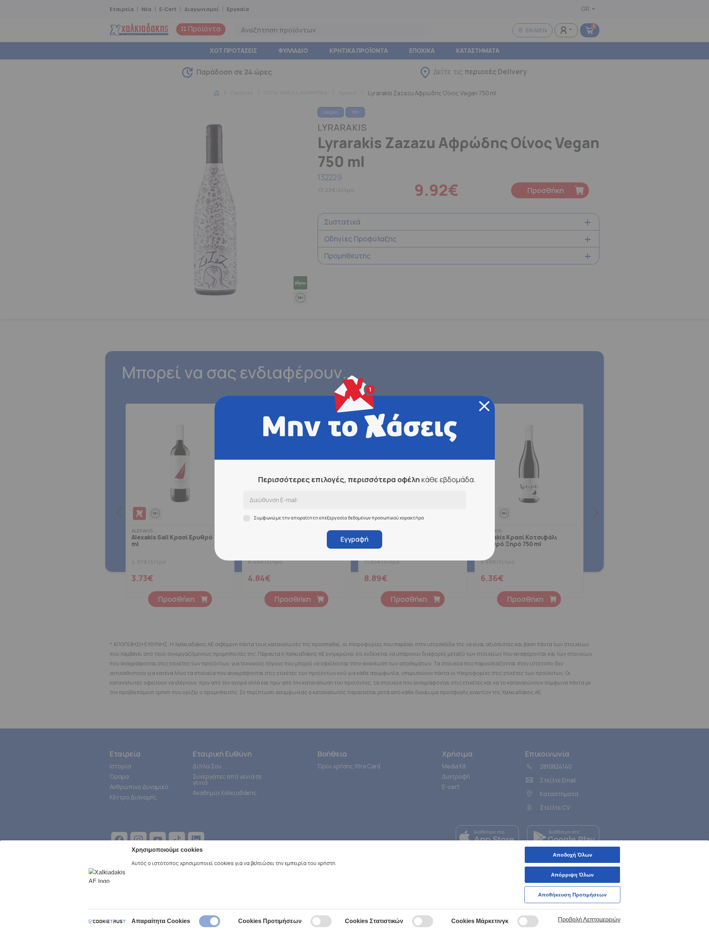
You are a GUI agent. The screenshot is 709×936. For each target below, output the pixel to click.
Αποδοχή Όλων (572, 855)
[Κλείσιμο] (484, 406)
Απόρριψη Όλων (572, 875)
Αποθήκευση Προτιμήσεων (572, 895)
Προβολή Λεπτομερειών (589, 919)
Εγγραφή (354, 539)
